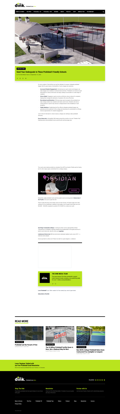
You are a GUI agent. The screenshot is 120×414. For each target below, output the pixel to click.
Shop (74, 11)
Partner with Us (82, 389)
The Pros (28, 11)
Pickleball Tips (48, 11)
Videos (62, 11)
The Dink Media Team (23, 74)
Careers (93, 401)
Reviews (56, 11)
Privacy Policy (18, 404)
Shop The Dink (19, 389)
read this (61, 231)
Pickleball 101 (37, 11)
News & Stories (20, 11)
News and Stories (21, 68)
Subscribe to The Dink (43, 293)
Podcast (68, 11)
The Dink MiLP (90, 11)
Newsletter (81, 11)
